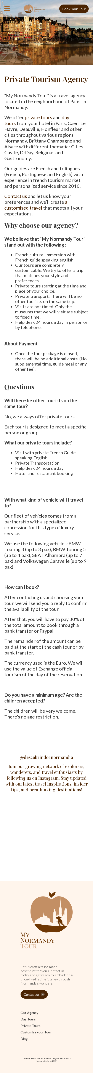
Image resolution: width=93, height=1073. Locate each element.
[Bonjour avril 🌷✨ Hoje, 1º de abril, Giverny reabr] (70, 812)
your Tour (36, 1032)
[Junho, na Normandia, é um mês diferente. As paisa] (23, 812)
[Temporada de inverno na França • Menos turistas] (70, 865)
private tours (38, 117)
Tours (30, 1025)
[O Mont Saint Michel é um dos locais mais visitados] (23, 839)
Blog (24, 1038)
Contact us (15, 196)
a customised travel (35, 205)
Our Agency (29, 1012)
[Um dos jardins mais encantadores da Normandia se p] (70, 839)
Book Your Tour (74, 9)
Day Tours (28, 1019)
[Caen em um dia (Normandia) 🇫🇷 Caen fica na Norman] (23, 865)
